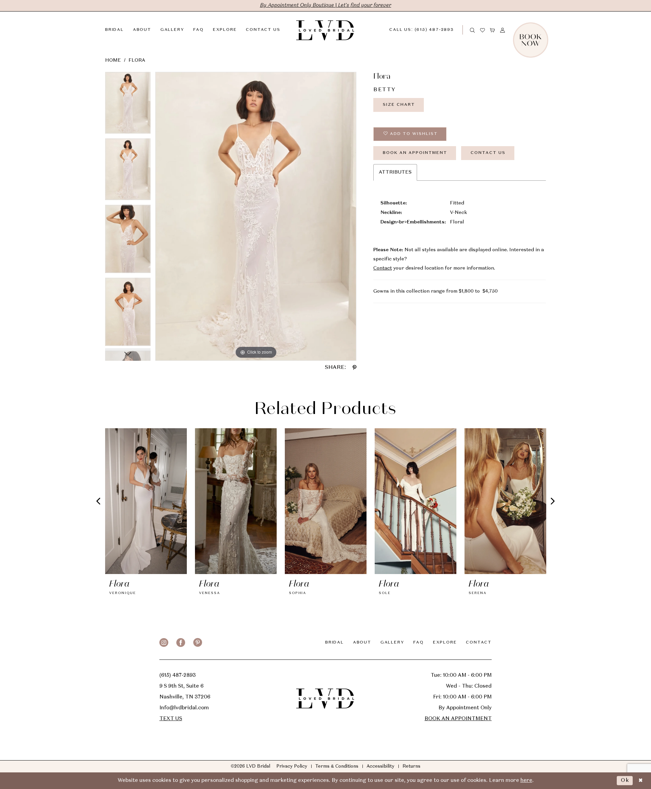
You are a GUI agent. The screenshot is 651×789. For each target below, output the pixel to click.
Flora (137, 60)
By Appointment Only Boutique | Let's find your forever (325, 5)
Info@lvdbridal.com (184, 708)
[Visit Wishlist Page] (483, 30)
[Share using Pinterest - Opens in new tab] (354, 367)
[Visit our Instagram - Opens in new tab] (163, 642)
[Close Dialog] (640, 781)
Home (113, 60)
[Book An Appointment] (546, 30)
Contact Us (488, 153)
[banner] (325, 30)
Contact (382, 268)
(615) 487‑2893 (177, 675)
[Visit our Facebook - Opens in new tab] (180, 642)
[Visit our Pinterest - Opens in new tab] (197, 642)
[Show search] (473, 30)
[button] (493, 30)
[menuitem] (427, 30)
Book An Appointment (415, 153)
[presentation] (146, 501)
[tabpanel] (128, 105)
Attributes (395, 172)
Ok (625, 780)
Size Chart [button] (399, 105)
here (526, 780)
